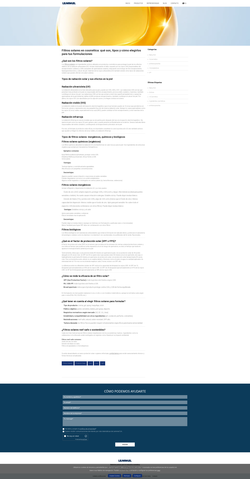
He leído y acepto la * (80, 429)
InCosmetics (153, 97)
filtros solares (70, 64)
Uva (96, 363)
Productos (138, 3)
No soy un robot (73, 436)
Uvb (90, 363)
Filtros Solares (67, 363)
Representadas (153, 3)
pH (150, 72)
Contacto (175, 3)
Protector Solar (80, 363)
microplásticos (154, 68)
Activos (151, 92)
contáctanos (114, 353)
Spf (102, 363)
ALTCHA (84, 439)
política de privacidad (88, 429)
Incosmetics (153, 59)
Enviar (125, 444)
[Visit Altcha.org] (86, 436)
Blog (165, 3)
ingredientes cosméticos (157, 101)
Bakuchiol (152, 55)
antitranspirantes (154, 64)
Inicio (127, 3)
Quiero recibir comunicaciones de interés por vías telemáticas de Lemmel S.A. (93, 431)
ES (185, 3)
